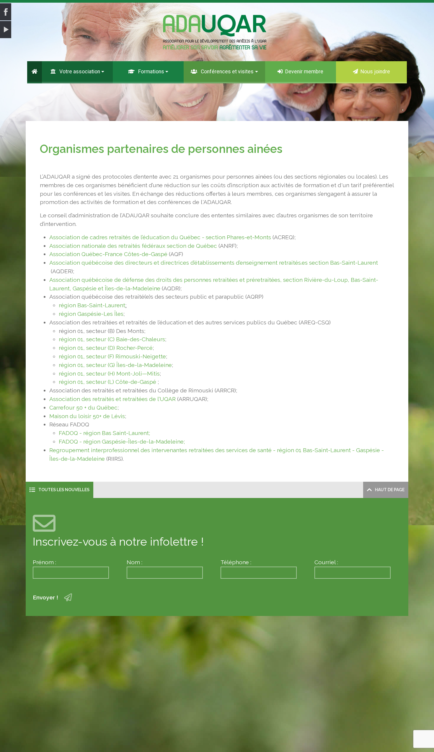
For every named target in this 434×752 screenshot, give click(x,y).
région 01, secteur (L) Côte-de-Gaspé (107, 382)
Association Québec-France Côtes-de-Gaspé (109, 254)
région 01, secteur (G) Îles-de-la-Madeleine (115, 365)
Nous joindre (375, 72)
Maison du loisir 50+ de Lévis (87, 416)
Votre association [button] (79, 72)
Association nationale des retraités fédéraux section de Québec (133, 245)
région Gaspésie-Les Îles (91, 313)
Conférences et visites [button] (227, 72)
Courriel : (326, 562)
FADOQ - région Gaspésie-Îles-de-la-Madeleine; (122, 441)
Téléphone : (236, 562)
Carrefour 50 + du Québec (83, 407)
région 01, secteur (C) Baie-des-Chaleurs (112, 339)
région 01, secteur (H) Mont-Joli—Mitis (109, 373)
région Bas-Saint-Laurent (92, 305)
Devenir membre (304, 72)
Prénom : (44, 562)
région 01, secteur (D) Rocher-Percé (106, 348)
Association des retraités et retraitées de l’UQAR (112, 399)
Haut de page (389, 489)
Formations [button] (150, 72)
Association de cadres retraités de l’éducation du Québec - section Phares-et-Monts (160, 237)
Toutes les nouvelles (63, 489)
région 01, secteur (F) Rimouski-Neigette (112, 356)
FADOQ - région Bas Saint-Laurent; (104, 433)
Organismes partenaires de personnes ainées (161, 149)
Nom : (134, 562)
